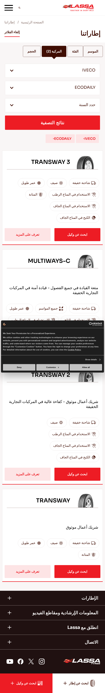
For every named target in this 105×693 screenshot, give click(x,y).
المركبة (54, 51)
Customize (51, 367)
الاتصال (91, 642)
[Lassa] (78, 8)
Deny (19, 367)
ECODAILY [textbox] (85, 87)
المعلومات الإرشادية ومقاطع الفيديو (65, 613)
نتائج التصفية (52, 122)
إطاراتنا (9, 22)
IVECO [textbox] (88, 70)
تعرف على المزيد (27, 234)
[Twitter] (31, 661)
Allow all (86, 367)
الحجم (32, 51)
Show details (91, 360)
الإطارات (90, 598)
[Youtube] (9, 661)
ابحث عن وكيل (77, 234)
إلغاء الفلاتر (12, 32)
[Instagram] (41, 661)
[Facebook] (20, 661)
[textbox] (52, 105)
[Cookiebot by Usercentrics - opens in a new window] (91, 324)
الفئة (75, 51)
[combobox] (52, 71)
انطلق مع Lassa (82, 627)
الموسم (93, 51)
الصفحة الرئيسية (32, 22)
